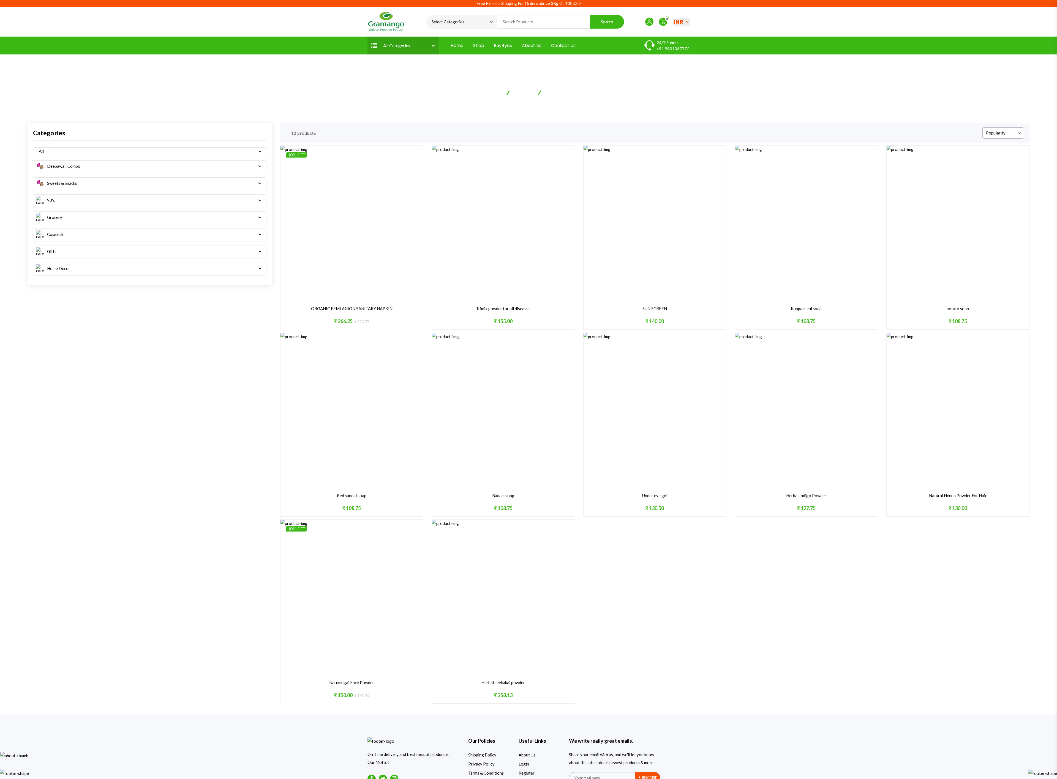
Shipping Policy (482, 754)
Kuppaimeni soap (806, 308)
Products (524, 92)
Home (457, 45)
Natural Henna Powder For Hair (958, 495)
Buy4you (503, 45)
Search (607, 22)
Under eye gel (654, 495)
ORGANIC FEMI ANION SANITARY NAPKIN (352, 308)
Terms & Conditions (486, 772)
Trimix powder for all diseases (503, 308)
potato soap (958, 308)
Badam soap (503, 495)
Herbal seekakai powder (503, 682)
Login (524, 763)
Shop (478, 45)
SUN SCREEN (654, 308)
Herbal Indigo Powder (806, 495)
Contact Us (563, 45)
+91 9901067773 (673, 48)
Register (527, 772)
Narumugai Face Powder (351, 682)
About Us (531, 45)
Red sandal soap (351, 495)
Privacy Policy (481, 763)
